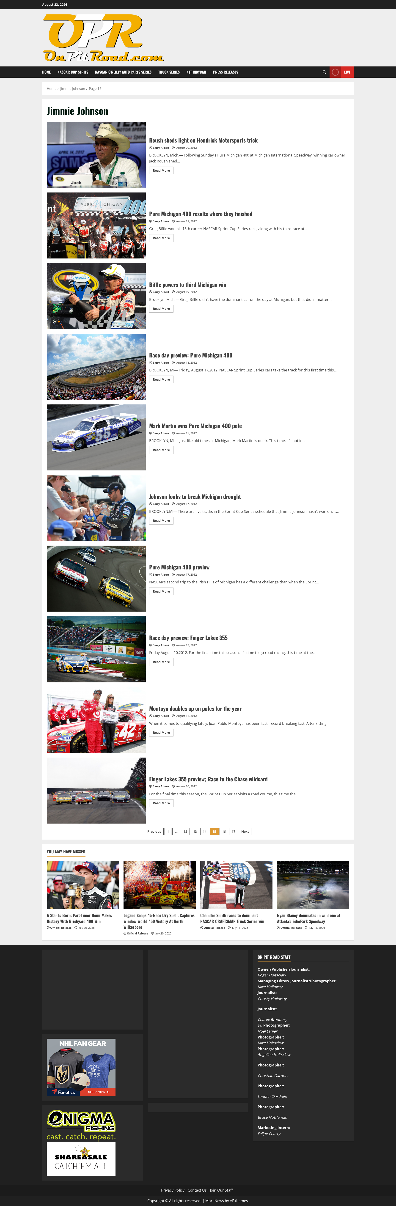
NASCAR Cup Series (73, 72)
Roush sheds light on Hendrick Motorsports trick (96, 155)
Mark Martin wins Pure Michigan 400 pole (96, 437)
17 (233, 831)
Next (245, 831)
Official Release (61, 928)
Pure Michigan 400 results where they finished (96, 225)
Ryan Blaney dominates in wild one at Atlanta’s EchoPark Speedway (308, 918)
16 (224, 831)
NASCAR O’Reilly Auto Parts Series (123, 72)
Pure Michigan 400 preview (96, 579)
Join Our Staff (221, 1190)
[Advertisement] (81, 994)
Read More (163, 171)
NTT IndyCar (196, 72)
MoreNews (214, 1200)
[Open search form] (324, 72)
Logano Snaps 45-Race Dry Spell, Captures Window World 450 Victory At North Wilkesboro (159, 921)
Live (347, 71)
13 (195, 831)
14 (204, 831)
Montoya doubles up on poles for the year (96, 720)
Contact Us (197, 1190)
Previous (154, 831)
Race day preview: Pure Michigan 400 (96, 367)
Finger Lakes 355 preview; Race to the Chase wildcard (96, 791)
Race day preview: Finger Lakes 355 (96, 649)
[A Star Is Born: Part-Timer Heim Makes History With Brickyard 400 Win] (83, 885)
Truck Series (169, 72)
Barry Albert (161, 148)
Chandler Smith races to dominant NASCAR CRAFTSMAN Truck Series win (232, 918)
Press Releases (225, 72)
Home (46, 72)
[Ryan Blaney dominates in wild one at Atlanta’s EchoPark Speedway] (313, 885)
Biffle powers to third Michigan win (96, 296)
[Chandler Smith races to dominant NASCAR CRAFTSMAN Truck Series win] (236, 885)
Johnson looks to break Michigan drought (96, 508)
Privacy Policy (172, 1190)
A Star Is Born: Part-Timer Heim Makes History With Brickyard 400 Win (79, 918)
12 (185, 831)
